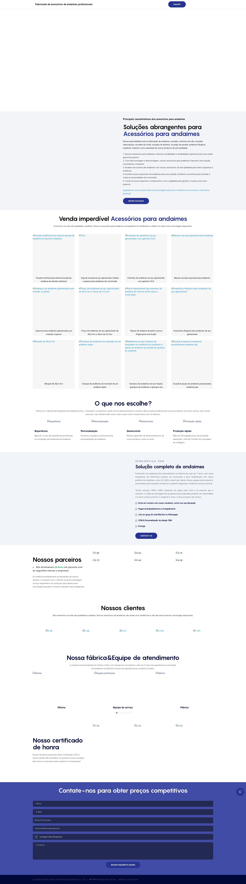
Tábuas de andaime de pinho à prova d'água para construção (146, 332)
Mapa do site (110, 879)
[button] (114, 712)
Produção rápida (182, 431)
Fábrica (184, 707)
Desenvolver (134, 431)
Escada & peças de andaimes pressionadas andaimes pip (192, 385)
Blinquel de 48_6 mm (54, 384)
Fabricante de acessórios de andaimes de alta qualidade (74, 50)
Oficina (61, 707)
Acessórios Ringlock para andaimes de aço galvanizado (192, 332)
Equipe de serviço (123, 707)
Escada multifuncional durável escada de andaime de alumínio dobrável (53, 279)
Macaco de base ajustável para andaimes (192, 278)
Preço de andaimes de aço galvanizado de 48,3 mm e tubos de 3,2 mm (100, 332)
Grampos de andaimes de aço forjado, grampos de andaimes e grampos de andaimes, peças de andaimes (146, 386)
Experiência (41, 431)
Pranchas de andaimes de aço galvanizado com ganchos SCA (146, 279)
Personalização (89, 431)
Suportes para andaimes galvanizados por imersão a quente (53, 332)
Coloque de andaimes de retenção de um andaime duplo (100, 385)
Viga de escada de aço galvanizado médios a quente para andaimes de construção (100, 279)
